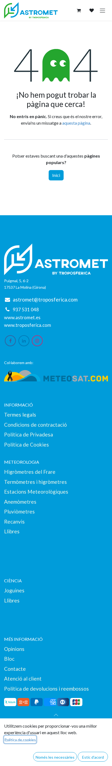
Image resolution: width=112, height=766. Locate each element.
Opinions (14, 649)
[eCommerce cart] (78, 10)
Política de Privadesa (28, 434)
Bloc (9, 659)
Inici (56, 175)
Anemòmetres (20, 502)
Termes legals (20, 414)
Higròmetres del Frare (29, 472)
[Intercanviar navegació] (102, 10)
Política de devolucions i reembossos (46, 688)
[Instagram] (37, 340)
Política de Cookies (26, 444)
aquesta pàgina (76, 122)
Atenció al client (23, 678)
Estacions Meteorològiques (36, 491)
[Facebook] (10, 340)
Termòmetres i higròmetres (35, 482)
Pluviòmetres (19, 511)
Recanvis (14, 521)
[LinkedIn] (23, 340)
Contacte (15, 669)
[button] (56, 714)
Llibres (12, 531)
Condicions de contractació (35, 425)
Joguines (14, 590)
